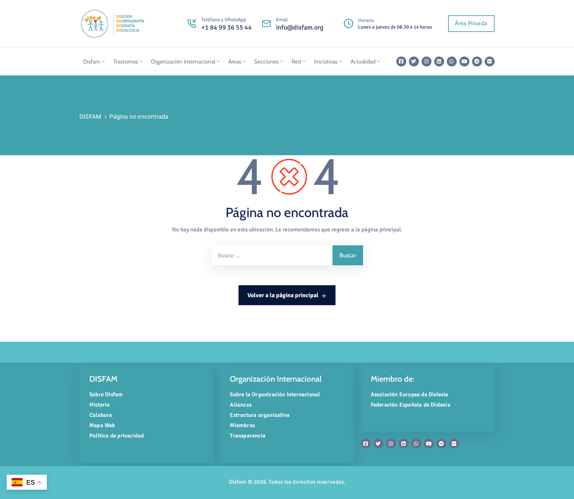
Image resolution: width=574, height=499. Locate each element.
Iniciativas (325, 61)
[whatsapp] (452, 61)
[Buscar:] (272, 255)
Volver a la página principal (283, 295)
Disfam (91, 61)
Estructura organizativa (260, 415)
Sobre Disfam (106, 394)
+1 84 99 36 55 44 (226, 27)
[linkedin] (439, 61)
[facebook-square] (401, 61)
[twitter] (414, 61)
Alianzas (240, 404)
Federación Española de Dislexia (410, 404)
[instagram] (426, 61)
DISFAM (90, 116)
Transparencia (247, 435)
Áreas (234, 61)
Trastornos (125, 61)
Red (296, 61)
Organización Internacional (183, 61)
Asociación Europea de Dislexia (409, 394)
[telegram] (477, 61)
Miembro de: (392, 379)
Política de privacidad (116, 435)
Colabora (100, 415)
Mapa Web (102, 425)
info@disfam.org (300, 27)
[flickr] (490, 61)
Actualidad (362, 61)
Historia (99, 404)
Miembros (242, 425)
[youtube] (464, 61)
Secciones (266, 61)
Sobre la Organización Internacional (275, 394)
